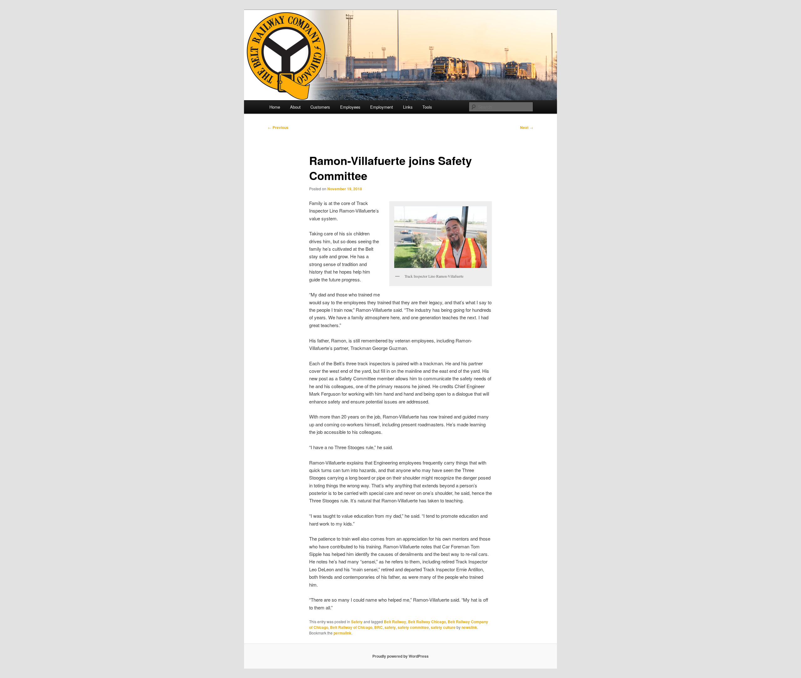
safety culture (443, 627)
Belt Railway (395, 621)
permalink (342, 633)
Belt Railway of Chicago (351, 627)
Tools (427, 107)
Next (526, 127)
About (295, 107)
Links (408, 107)
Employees (350, 107)
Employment (381, 107)
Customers (320, 107)
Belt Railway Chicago (427, 621)
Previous (278, 127)
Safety (357, 621)
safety (390, 627)
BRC (378, 627)
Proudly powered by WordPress (400, 656)
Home (274, 107)
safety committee (413, 627)
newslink (469, 627)
